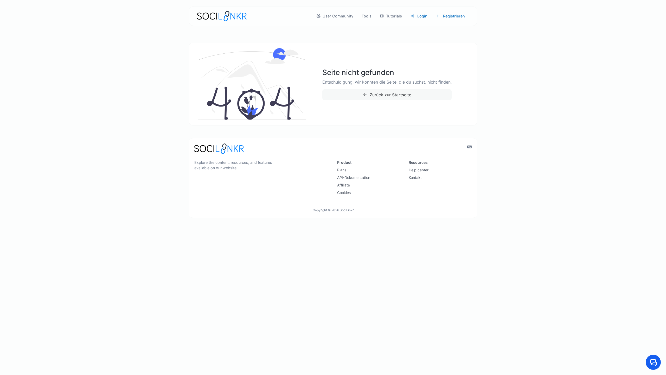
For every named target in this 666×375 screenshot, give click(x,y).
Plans (341, 170)
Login (421, 16)
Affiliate (343, 185)
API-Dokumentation (353, 177)
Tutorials (393, 16)
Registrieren (453, 16)
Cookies (344, 192)
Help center (418, 170)
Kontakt (415, 177)
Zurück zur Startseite (389, 94)
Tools (367, 16)
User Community (337, 16)
